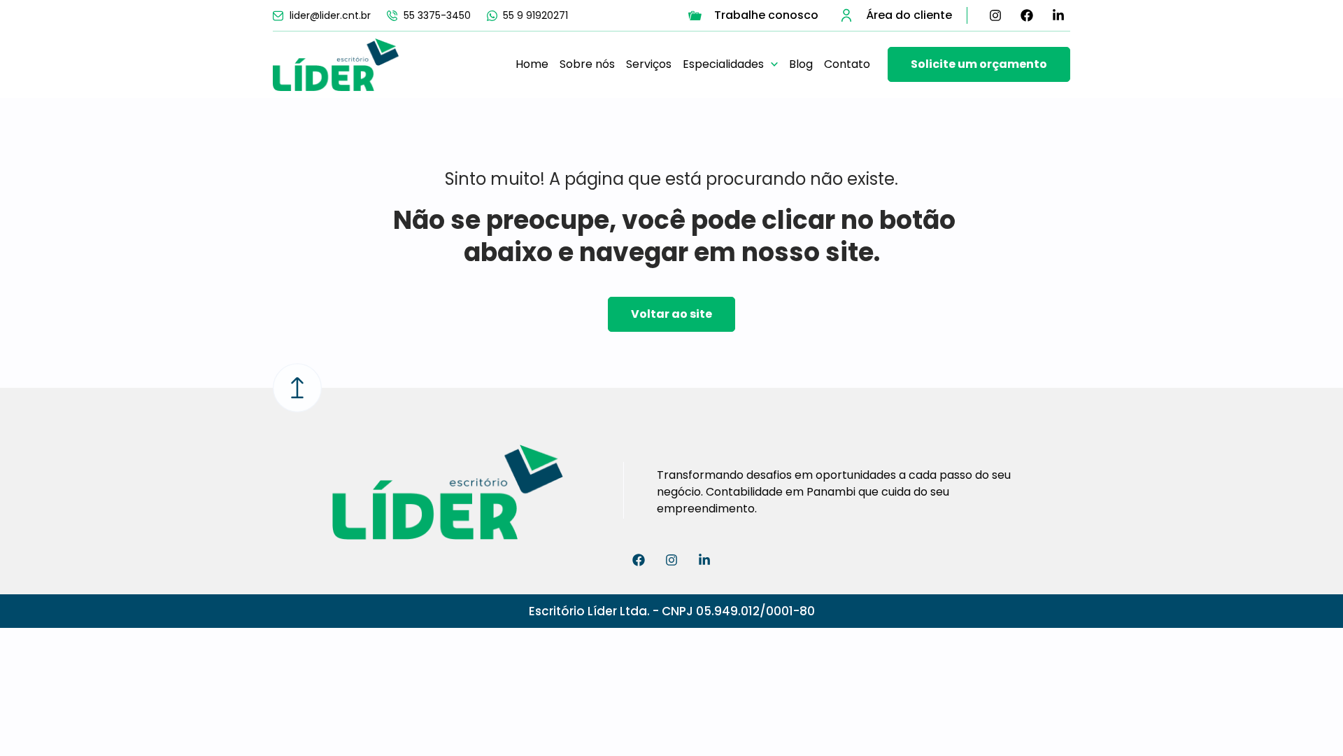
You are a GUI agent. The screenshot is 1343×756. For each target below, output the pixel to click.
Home (532, 64)
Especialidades (723, 64)
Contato (847, 64)
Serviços (649, 64)
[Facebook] (1027, 15)
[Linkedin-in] (1058, 15)
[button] (730, 64)
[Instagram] (995, 15)
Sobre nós (587, 64)
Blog (801, 64)
